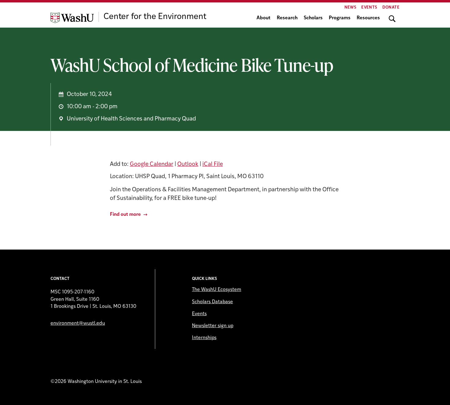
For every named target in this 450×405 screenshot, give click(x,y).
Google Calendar (151, 164)
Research (287, 18)
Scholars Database (212, 302)
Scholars (313, 18)
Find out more (125, 214)
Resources (368, 18)
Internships (204, 337)
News (350, 8)
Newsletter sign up (212, 325)
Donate (390, 8)
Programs (340, 18)
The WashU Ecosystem (216, 289)
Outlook (187, 164)
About (264, 18)
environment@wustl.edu (78, 323)
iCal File (212, 164)
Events (369, 8)
